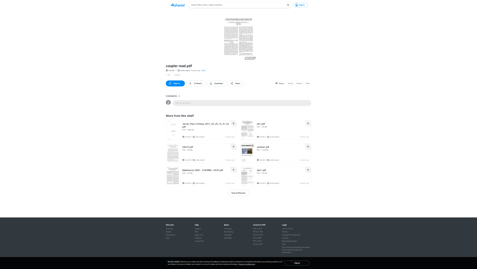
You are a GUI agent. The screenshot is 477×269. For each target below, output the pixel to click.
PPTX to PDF (258, 232)
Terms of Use (287, 229)
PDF (168, 75)
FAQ (196, 232)
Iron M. (171, 70)
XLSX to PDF (258, 244)
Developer (228, 238)
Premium (169, 229)
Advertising (228, 232)
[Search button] (288, 5)
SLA (283, 244)
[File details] (175, 130)
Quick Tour (199, 235)
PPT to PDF (257, 241)
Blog (167, 238)
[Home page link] (177, 5)
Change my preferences (246, 264)
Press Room (170, 235)
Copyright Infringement (291, 235)
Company (228, 229)
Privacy (285, 232)
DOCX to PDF (258, 235)
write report (185, 70)
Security (285, 238)
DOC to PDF (257, 229)
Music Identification (289, 241)
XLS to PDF (257, 238)
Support (198, 229)
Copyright (228, 235)
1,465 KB (177, 75)
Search (168, 232)
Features (198, 238)
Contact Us (199, 241)
